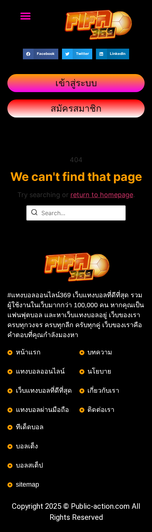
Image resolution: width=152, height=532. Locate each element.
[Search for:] (76, 213)
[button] (25, 15)
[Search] (34, 213)
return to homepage (101, 195)
